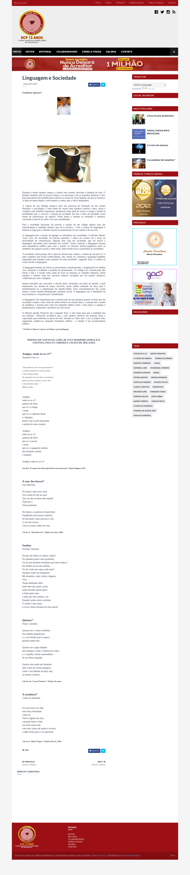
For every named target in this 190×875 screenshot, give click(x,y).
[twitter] (162, 12)
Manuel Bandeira (159, 377)
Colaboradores (136, 2)
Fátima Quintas (141, 377)
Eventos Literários (142, 363)
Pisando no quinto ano (145, 411)
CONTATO (72, 846)
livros (157, 363)
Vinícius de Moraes (142, 382)
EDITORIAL (72, 836)
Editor (108, 2)
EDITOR (30, 51)
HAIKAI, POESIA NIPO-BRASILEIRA (158, 132)
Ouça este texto (30, 84)
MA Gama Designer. (81, 855)
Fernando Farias (158, 392)
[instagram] (168, 12)
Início (98, 2)
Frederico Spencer (142, 372)
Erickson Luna (140, 392)
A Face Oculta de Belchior (160, 115)
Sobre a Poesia (156, 2)
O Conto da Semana (157, 145)
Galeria (111, 51)
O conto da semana (143, 358)
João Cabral (157, 396)
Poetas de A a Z (140, 353)
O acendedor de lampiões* (161, 159)
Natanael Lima (140, 368)
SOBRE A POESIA (75, 841)
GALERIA (72, 844)
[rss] (174, 12)
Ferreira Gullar (141, 396)
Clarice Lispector (141, 387)
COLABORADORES (76, 839)
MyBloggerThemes (131, 855)
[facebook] (156, 12)
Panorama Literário (159, 368)
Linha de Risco (157, 401)
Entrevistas (158, 387)
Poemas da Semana (163, 358)
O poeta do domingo (143, 406)
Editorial (120, 2)
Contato (172, 2)
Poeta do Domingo (142, 415)
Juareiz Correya (141, 401)
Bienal (156, 372)
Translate (151, 89)
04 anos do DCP (161, 382)
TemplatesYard (98, 855)
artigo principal (158, 353)
